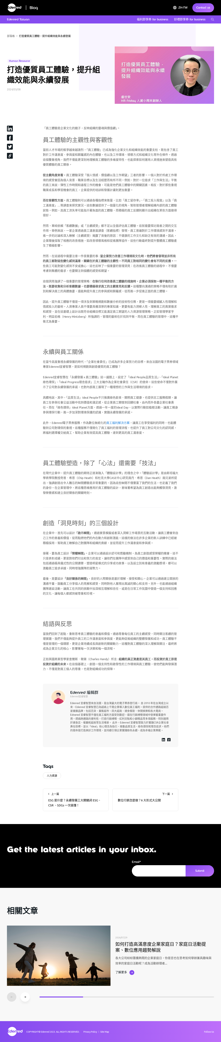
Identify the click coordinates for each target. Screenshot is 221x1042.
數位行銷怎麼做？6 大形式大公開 (144, 797)
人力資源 (52, 775)
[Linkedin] (10, 128)
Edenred (45, 1032)
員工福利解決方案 (118, 422)
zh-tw (183, 8)
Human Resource (19, 61)
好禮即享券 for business (189, 19)
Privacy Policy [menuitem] (90, 1032)
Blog (34, 7)
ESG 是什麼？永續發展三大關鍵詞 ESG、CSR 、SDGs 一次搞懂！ (74, 799)
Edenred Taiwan (18, 19)
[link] (10, 156)
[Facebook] (10, 137)
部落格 (11, 35)
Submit (199, 871)
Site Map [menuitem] (104, 1032)
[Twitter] (10, 146)
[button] (25, 997)
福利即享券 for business (152, 19)
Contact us (203, 8)
